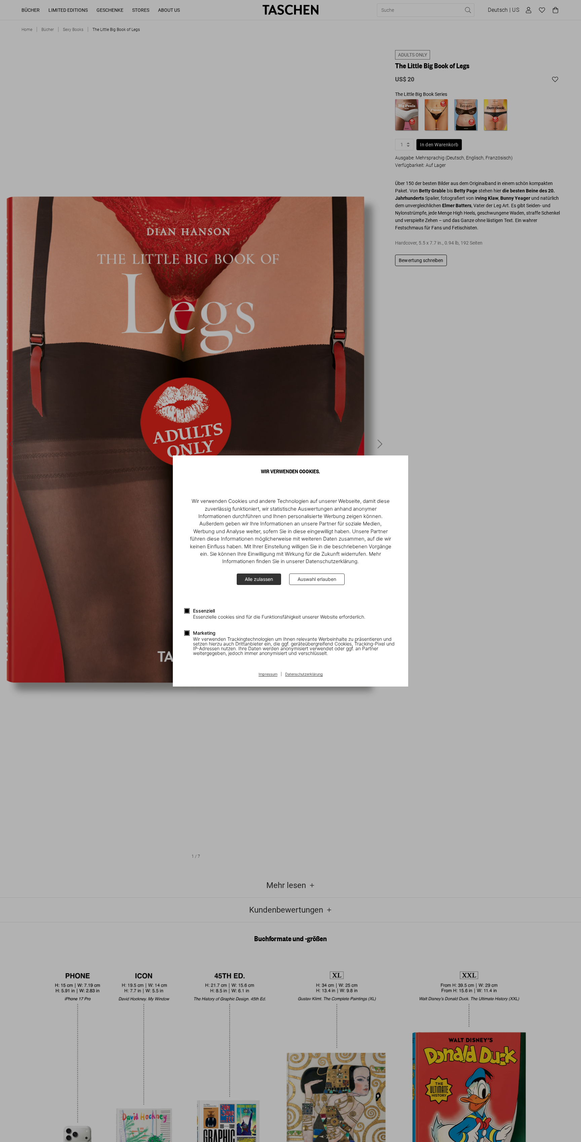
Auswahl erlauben (317, 579)
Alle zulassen (259, 579)
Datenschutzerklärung (304, 674)
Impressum (268, 674)
